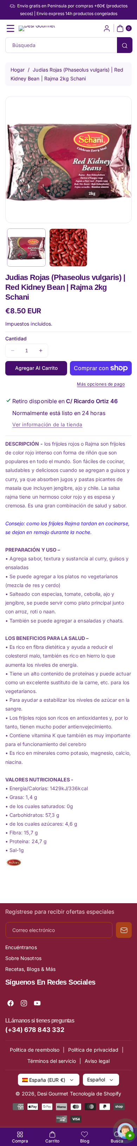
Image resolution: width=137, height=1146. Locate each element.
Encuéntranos (21, 947)
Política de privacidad (93, 1050)
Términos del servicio (51, 1061)
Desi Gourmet (52, 1094)
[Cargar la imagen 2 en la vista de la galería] (68, 247)
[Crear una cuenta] (107, 28)
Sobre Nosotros (23, 958)
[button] (10, 28)
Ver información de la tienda (47, 424)
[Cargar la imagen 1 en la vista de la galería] (26, 247)
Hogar (18, 70)
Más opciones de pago (101, 384)
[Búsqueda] (124, 45)
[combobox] (68, 45)
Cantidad (16, 338)
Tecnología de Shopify (96, 1094)
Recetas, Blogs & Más (30, 969)
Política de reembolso (34, 1050)
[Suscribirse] (124, 930)
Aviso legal (97, 1061)
